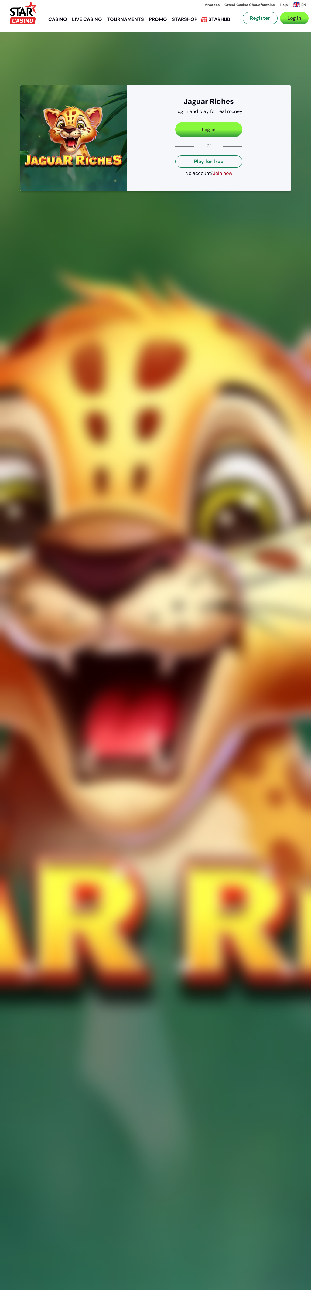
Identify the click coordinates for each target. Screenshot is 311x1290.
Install (283, 25)
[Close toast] (295, 15)
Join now (222, 173)
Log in (209, 129)
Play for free (209, 161)
